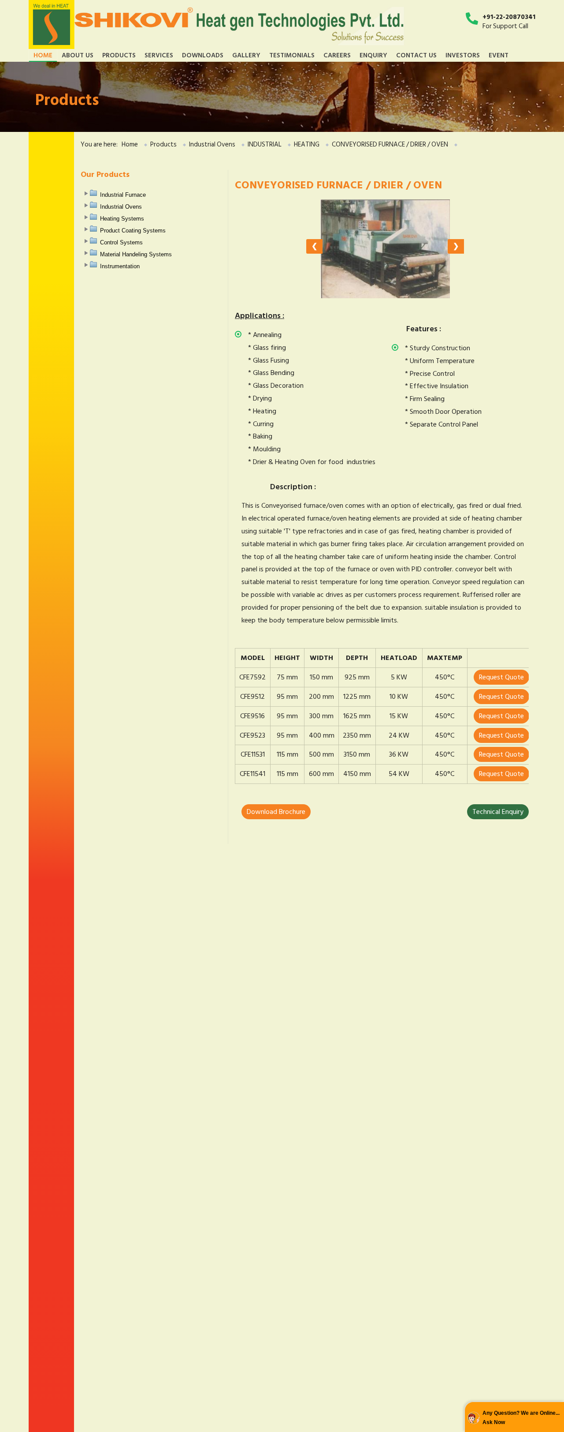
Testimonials (292, 55)
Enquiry (373, 55)
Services (159, 55)
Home (42, 55)
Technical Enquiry (497, 811)
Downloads (202, 55)
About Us (77, 55)
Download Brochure (276, 811)
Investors (462, 55)
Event (498, 55)
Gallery (246, 55)
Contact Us (416, 55)
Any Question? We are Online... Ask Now (521, 1418)
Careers (337, 55)
